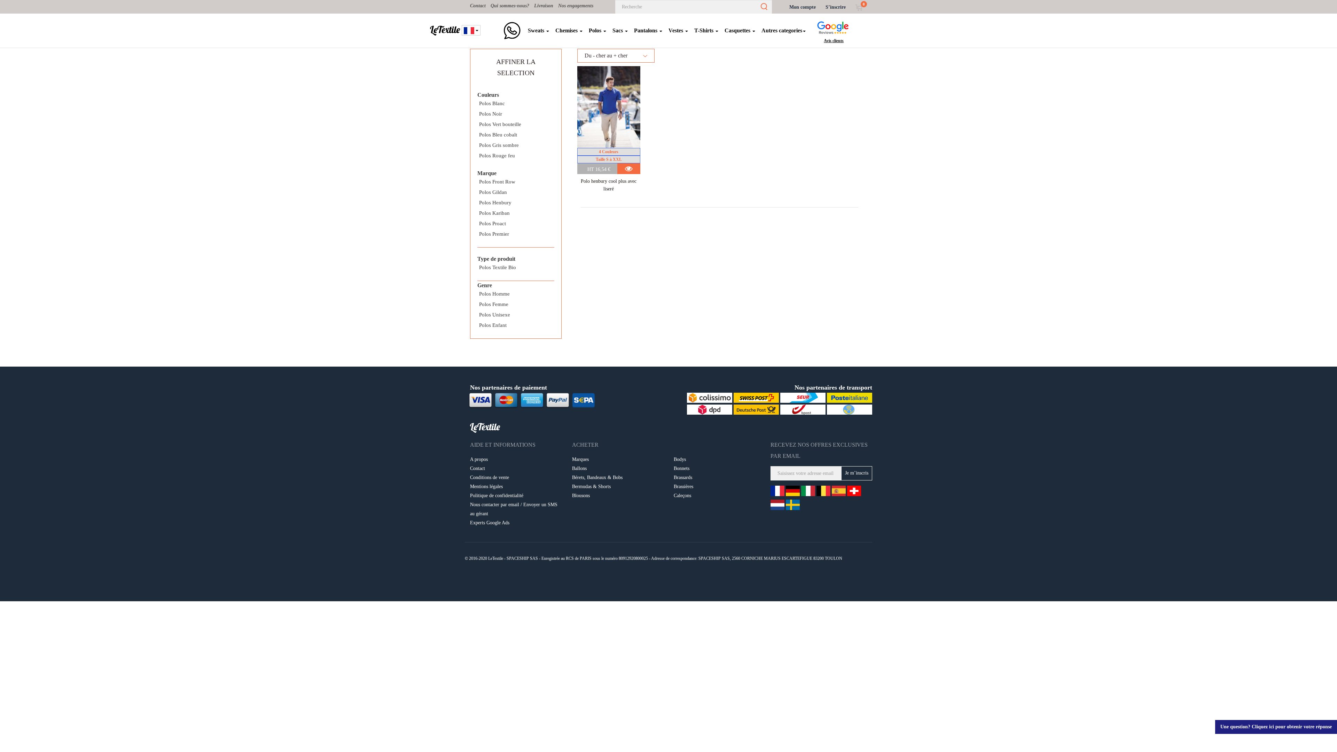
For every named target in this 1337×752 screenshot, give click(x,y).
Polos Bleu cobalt (498, 135)
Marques (580, 459)
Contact (478, 5)
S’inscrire (836, 7)
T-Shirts (704, 30)
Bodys (680, 459)
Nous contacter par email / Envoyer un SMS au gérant (513, 509)
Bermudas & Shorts (591, 486)
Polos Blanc (492, 103)
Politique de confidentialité (496, 495)
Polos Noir (490, 114)
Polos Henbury (495, 202)
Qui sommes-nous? (510, 5)
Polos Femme (493, 304)
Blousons (581, 495)
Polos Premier (494, 234)
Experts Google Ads (489, 522)
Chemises (567, 30)
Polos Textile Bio (497, 267)
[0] (858, 7)
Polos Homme (494, 294)
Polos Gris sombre (499, 145)
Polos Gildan (493, 192)
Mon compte (802, 7)
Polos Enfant (493, 325)
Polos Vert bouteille (500, 124)
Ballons (579, 468)
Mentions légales (486, 486)
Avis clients (834, 40)
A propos (479, 459)
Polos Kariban (494, 213)
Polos (596, 30)
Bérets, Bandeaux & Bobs (597, 477)
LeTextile (445, 29)
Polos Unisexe (494, 315)
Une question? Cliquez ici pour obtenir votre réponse (1276, 726)
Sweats (537, 30)
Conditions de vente (489, 477)
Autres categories (781, 30)
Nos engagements (575, 5)
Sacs (618, 30)
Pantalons (646, 30)
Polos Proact (492, 223)
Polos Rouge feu (497, 155)
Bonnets (681, 468)
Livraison (543, 5)
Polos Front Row (497, 182)
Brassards (683, 477)
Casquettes (738, 30)
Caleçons (682, 495)
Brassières (683, 486)
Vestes (676, 30)
